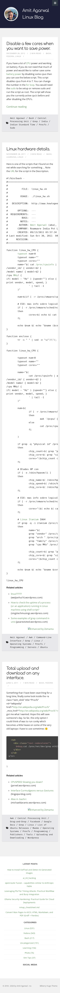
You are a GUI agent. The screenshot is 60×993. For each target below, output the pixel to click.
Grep (35, 121)
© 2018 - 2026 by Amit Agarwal (15, 986)
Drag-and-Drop (18, 821)
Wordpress (33, 837)
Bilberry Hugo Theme (48, 986)
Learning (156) (29, 948)
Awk (31, 637)
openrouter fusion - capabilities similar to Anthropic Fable (29, 884)
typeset (22, 253)
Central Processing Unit (32, 818)
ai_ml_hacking (29, 878)
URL (12, 171)
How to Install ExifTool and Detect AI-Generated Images (29, 871)
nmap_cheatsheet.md (29, 907)
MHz (15, 275)
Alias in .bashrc (19, 799)
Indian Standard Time (22, 124)
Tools (29, 834)
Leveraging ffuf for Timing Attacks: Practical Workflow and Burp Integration (29, 893)
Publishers (16, 834)
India (44, 121)
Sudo (12, 128)
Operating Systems (20, 644)
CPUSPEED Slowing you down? (27, 782)
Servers (32, 647)
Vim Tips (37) (29, 957)
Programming (17, 647)
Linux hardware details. (28, 149)
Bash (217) (29, 938)
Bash (48, 53)
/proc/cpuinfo (45, 264)
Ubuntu (44, 647)
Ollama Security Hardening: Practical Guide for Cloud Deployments (29, 901)
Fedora (10, 56)
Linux (18, 56)
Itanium (34, 519)
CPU (28, 63)
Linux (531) (29, 928)
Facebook (35, 821)
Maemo (36, 828)
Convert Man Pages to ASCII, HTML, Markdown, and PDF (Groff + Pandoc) (29, 914)
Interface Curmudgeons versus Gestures (32, 790)
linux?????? (16, 593)
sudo (13, 88)
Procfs (42, 124)
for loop (30, 84)
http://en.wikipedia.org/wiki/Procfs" (31, 707)
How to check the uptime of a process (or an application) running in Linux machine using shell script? (31, 606)
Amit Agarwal (17, 118)
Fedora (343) (29, 933)
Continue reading (16, 106)
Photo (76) (29, 952)
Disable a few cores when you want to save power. (29, 46)
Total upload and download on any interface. (22, 673)
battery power (13, 74)
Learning (11, 157)
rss (30, 986)
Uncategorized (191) (29, 943)
